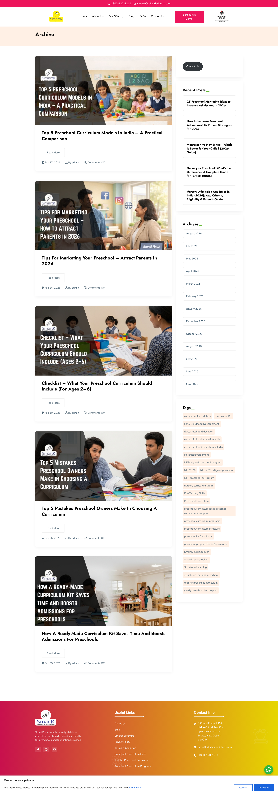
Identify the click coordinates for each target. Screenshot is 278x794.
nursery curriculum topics (198, 485)
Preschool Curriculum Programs (133, 766)
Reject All (243, 787)
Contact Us (158, 16)
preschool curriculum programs (202, 521)
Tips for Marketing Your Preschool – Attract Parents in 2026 (99, 261)
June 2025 (192, 371)
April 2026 (192, 271)
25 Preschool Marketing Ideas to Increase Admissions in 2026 (209, 103)
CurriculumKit (223, 416)
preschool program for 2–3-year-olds (205, 544)
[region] (139, 785)
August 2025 (194, 346)
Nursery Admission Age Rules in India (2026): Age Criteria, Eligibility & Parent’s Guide (208, 195)
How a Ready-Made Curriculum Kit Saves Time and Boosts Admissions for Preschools (103, 636)
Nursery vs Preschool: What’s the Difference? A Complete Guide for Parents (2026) (209, 172)
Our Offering (116, 16)
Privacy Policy (122, 742)
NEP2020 (190, 470)
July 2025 (192, 359)
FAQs (143, 16)
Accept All (264, 787)
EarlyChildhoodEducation (198, 431)
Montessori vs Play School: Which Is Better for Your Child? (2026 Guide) (209, 148)
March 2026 (193, 284)
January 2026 (194, 309)
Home (83, 16)
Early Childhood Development (201, 424)
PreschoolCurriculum (196, 501)
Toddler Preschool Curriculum (132, 760)
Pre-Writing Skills (194, 493)
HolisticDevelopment (196, 455)
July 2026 (192, 246)
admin (75, 162)
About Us (98, 16)
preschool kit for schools (198, 536)
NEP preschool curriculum (199, 478)
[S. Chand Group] (222, 16)
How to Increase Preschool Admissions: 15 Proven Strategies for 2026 (209, 125)
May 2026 (192, 258)
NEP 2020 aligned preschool (217, 470)
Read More (53, 152)
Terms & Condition (125, 748)
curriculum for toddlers (197, 416)
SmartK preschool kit (196, 559)
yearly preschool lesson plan (200, 590)
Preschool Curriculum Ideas (130, 754)
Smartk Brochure (124, 736)
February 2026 (195, 296)
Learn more (135, 787)
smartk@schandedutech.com (215, 747)
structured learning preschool (201, 575)
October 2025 (194, 334)
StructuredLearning (195, 567)
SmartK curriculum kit (196, 552)
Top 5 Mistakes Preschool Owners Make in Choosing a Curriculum (99, 511)
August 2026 (194, 233)
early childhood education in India (203, 447)
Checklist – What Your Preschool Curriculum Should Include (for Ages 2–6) (97, 386)
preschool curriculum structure (202, 529)
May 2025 (192, 384)
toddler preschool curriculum (201, 583)
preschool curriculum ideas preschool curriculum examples (205, 511)
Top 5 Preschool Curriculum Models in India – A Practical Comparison (102, 135)
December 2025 (195, 321)
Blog (131, 16)
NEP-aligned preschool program (202, 462)
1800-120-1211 (208, 755)
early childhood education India (202, 439)
